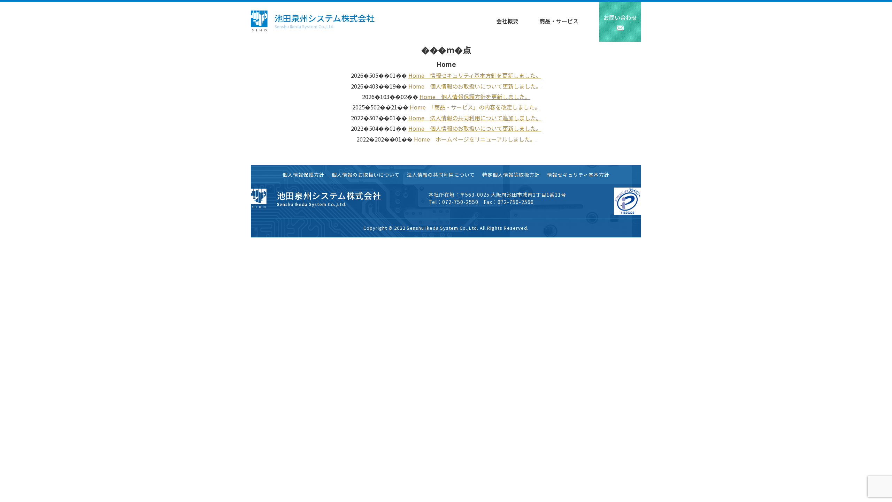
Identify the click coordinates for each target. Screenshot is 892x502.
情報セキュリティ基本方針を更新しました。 (482, 75)
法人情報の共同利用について (441, 174)
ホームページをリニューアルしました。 (483, 139)
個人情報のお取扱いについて (366, 174)
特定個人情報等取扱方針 (511, 174)
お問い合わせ (620, 17)
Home (416, 75)
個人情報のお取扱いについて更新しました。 (482, 86)
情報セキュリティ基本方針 (578, 174)
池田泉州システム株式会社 (325, 18)
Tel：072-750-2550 (453, 201)
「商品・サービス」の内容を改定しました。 (483, 107)
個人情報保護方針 (303, 174)
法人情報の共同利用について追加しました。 (482, 118)
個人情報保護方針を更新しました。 (483, 96)
